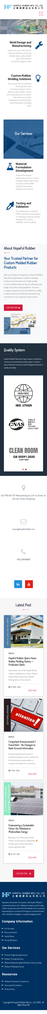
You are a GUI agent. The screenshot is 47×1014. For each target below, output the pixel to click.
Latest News (9, 936)
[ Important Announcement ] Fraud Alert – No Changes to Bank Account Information (22, 745)
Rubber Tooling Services (14, 959)
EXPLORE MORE (12, 307)
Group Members (11, 940)
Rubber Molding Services (14, 966)
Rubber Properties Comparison (17, 981)
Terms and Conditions (13, 985)
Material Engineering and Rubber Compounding (23, 962)
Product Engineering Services (16, 955)
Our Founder (9, 928)
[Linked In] (18, 584)
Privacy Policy (10, 989)
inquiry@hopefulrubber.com (23, 529)
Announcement (11, 932)
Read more (32, 690)
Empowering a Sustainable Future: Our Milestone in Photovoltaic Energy (21, 828)
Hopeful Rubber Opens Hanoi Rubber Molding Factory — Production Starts (22, 661)
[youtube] (29, 584)
